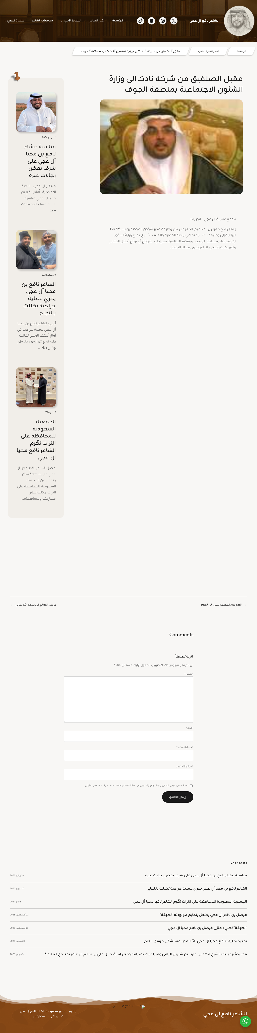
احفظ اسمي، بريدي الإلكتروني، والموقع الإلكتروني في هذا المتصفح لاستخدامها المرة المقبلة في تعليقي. (137, 785)
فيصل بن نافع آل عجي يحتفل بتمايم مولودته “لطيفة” (203, 915)
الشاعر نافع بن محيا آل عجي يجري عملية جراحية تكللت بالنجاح (38, 299)
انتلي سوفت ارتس (44, 1016)
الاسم (189, 728)
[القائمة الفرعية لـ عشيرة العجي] (5, 21)
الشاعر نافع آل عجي (204, 21)
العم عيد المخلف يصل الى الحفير (221, 604)
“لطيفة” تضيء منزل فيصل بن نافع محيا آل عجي (207, 928)
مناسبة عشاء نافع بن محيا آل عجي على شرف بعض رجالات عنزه (40, 161)
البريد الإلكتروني (184, 747)
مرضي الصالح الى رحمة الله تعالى (35, 604)
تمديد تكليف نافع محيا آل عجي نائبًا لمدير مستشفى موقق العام (195, 941)
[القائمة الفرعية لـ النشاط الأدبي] (62, 21)
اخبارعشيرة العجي (208, 51)
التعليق (189, 674)
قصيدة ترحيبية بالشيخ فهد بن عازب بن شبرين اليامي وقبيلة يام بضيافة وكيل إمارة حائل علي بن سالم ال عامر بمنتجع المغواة (146, 954)
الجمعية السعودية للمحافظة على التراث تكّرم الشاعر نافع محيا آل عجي (36, 439)
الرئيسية (241, 51)
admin (230, 200)
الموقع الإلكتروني (184, 766)
